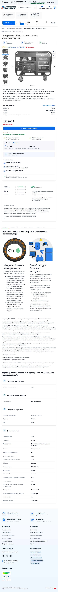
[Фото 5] (5, 76)
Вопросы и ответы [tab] (41, 227)
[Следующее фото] (54, 66)
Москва (6, 2)
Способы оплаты (6, 532)
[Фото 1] (5, 52)
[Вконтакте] (51, 23)
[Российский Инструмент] (8, 7)
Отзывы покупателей (36, 535)
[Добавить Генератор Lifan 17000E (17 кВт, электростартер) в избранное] (53, 52)
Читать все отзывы (10, 219)
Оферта (32, 544)
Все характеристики (48, 105)
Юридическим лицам (8, 544)
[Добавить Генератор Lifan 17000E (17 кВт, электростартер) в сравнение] (53, 55)
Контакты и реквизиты (36, 532)
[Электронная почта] (10, 556)
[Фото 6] (5, 82)
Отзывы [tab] (13, 227)
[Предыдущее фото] (12, 66)
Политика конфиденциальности (39, 541)
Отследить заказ (6, 530)
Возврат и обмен (6, 538)
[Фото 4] (5, 70)
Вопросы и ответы (7, 541)
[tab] (26, 227)
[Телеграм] (54, 23)
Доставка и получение (8, 535)
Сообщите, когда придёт (30, 128)
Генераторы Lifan (17, 31)
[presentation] (14, 227)
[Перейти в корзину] (55, 7)
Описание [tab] (5, 227)
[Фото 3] (5, 64)
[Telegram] (3, 556)
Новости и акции (35, 538)
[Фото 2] (5, 58)
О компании (33, 530)
